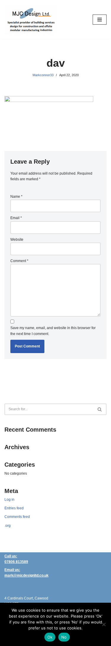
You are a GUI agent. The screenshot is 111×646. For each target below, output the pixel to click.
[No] (104, 624)
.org (7, 526)
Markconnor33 (43, 75)
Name (16, 196)
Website (16, 239)
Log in (9, 499)
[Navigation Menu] (100, 20)
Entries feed (14, 508)
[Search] (100, 409)
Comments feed (17, 517)
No (64, 637)
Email (16, 218)
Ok (50, 637)
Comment (19, 261)
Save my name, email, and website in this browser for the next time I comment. (53, 331)
